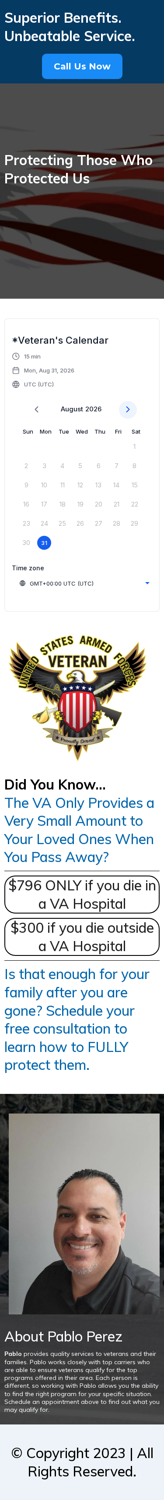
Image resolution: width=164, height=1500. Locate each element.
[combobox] (84, 583)
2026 (93, 409)
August (72, 409)
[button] (43, 370)
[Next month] (128, 410)
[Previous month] (36, 410)
